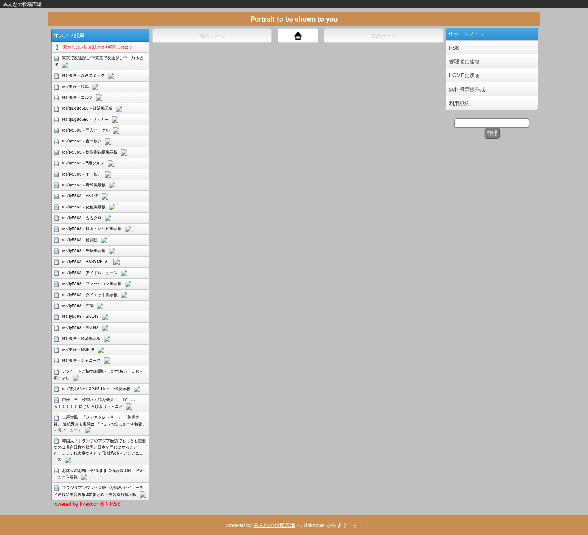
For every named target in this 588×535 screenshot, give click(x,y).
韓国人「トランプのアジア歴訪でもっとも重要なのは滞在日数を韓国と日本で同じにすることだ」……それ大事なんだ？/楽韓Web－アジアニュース (100, 450)
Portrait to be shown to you (294, 19)
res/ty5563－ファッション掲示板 (92, 283)
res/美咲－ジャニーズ (81, 360)
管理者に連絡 (464, 61)
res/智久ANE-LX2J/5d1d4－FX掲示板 (96, 388)
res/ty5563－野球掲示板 (84, 185)
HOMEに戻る (464, 75)
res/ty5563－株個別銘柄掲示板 (90, 152)
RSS (454, 47)
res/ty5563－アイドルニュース (90, 272)
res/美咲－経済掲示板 (81, 338)
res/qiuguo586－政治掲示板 (87, 108)
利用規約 (459, 103)
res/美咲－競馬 (75, 86)
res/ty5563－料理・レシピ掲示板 (92, 228)
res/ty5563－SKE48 (80, 316)
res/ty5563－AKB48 (80, 327)
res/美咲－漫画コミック (83, 75)
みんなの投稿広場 (22, 4)
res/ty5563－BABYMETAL (86, 261)
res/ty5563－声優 (78, 305)
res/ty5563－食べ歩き (82, 141)
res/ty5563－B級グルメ (83, 163)
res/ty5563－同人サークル (86, 130)
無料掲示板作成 (467, 89)
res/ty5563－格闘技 (80, 239)
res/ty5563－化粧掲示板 (84, 207)
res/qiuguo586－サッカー (85, 119)
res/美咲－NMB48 (78, 349)
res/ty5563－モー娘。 (82, 174)
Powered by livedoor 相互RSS (86, 503)
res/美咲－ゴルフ (77, 97)
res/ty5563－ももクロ (82, 217)
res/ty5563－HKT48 (80, 195)
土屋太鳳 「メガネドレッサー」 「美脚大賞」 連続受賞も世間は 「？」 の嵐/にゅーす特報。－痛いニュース (100, 423)
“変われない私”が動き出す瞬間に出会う (97, 47)
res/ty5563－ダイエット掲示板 (90, 294)
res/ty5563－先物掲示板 (84, 250)
